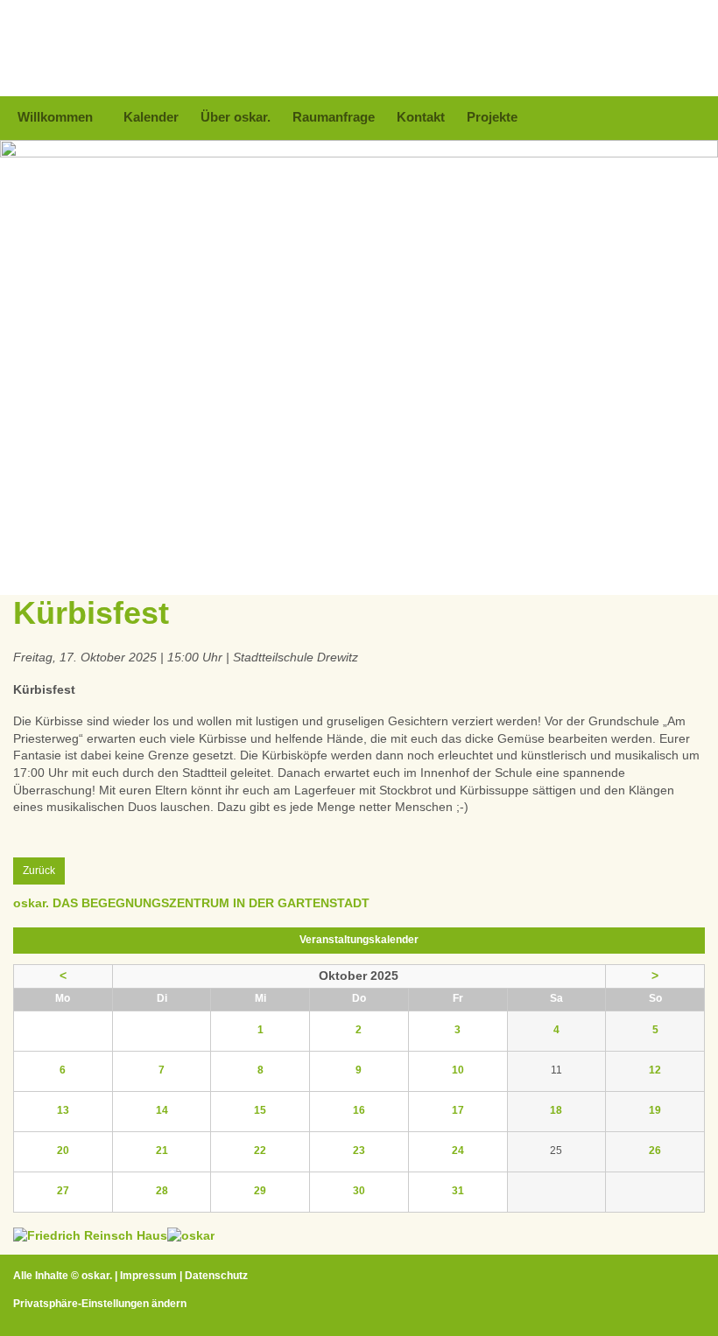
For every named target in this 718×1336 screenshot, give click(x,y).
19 (655, 1110)
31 (458, 1191)
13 (63, 1110)
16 (359, 1110)
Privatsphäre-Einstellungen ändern (100, 1304)
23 (359, 1150)
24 (458, 1150)
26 (655, 1150)
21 (162, 1150)
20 (63, 1150)
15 (260, 1110)
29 (260, 1191)
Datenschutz (216, 1276)
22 (260, 1150)
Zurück (39, 870)
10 (458, 1070)
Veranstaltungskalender (359, 940)
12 (655, 1070)
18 (556, 1110)
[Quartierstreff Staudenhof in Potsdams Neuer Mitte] (191, 1235)
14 (162, 1110)
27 (63, 1191)
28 (162, 1191)
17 (458, 1110)
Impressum (148, 1276)
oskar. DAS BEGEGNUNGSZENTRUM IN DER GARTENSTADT (191, 903)
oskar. (96, 1276)
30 (359, 1191)
